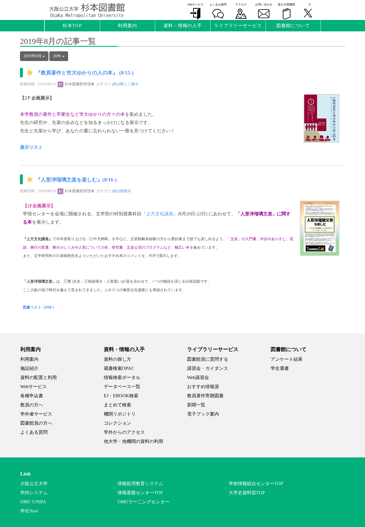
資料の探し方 (117, 359)
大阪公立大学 (34, 483)
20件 (57, 56)
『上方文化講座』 (159, 213)
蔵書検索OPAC (119, 368)
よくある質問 (34, 432)
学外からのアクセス (124, 432)
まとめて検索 (117, 404)
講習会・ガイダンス (207, 368)
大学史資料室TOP (247, 492)
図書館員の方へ (36, 423)
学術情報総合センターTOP (256, 483)
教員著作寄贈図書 (205, 395)
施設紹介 (29, 368)
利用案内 (29, 359)
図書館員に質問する (207, 359)
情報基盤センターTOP (140, 492)
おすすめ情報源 (203, 386)
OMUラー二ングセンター (143, 501)
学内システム (34, 492)
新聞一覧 (196, 404)
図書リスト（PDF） (39, 307)
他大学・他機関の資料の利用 (133, 441)
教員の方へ (31, 404)
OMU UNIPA (33, 501)
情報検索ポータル (122, 377)
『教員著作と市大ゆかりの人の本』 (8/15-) (84, 73)
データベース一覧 (122, 386)
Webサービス (33, 386)
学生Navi (29, 510)
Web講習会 (198, 377)
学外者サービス (36, 414)
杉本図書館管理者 (79, 84)
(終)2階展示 (121, 191)
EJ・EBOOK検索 (121, 395)
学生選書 (280, 368)
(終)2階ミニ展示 (125, 84)
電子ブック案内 (203, 414)
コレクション (117, 423)
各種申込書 (31, 395)
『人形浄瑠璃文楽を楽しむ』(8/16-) (76, 180)
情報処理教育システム (140, 483)
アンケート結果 (287, 359)
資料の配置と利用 (38, 377)
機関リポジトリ (120, 414)
